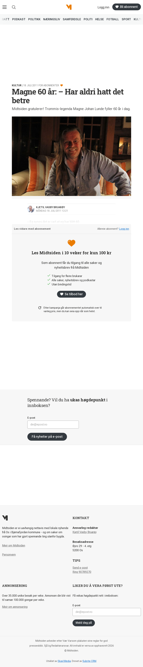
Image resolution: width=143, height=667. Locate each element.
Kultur (16, 85)
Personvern (9, 554)
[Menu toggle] (4, 7)
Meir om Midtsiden (13, 545)
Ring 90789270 (82, 572)
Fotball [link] (113, 19)
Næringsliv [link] (51, 19)
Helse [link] (99, 19)
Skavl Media (64, 661)
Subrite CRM (89, 661)
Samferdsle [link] (72, 19)
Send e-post (80, 567)
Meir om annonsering (15, 606)
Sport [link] (126, 19)
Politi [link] (88, 19)
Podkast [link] (18, 19)
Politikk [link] (34, 19)
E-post (31, 417)
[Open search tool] (14, 7)
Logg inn (124, 228)
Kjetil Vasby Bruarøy (85, 532)
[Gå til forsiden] (69, 7)
